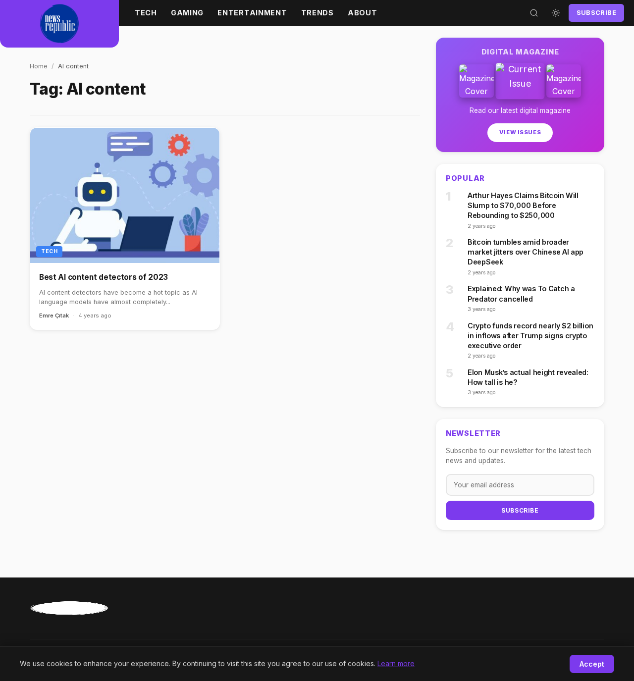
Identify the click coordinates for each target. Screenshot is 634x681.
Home (39, 66)
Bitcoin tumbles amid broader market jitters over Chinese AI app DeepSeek (525, 252)
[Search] (534, 13)
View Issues (520, 132)
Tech (146, 12)
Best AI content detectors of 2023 (103, 277)
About (362, 12)
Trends (317, 12)
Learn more (396, 663)
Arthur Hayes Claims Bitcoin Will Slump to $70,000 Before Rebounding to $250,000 (523, 205)
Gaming (187, 12)
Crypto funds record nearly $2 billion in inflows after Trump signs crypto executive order (530, 335)
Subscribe (596, 12)
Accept (592, 664)
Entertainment (252, 12)
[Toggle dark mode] (556, 13)
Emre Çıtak (54, 315)
